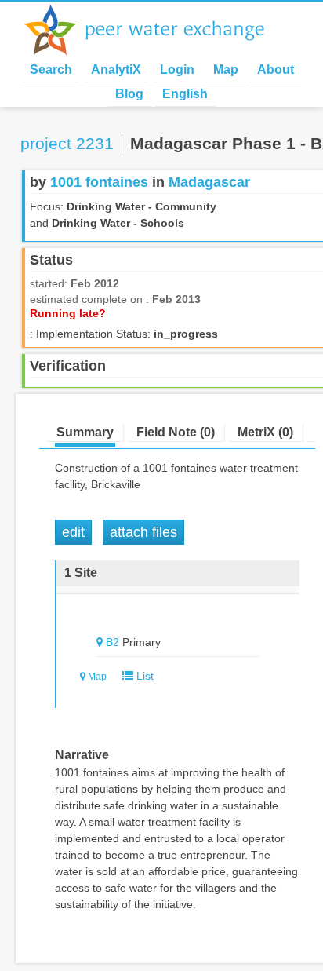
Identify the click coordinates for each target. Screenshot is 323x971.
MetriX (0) (265, 432)
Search (51, 69)
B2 (112, 642)
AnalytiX (116, 69)
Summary (85, 432)
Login (177, 69)
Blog (129, 93)
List (143, 676)
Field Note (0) (175, 432)
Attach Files (143, 532)
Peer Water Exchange (157, 30)
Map (225, 69)
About (275, 69)
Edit (73, 532)
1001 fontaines (99, 182)
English (185, 93)
